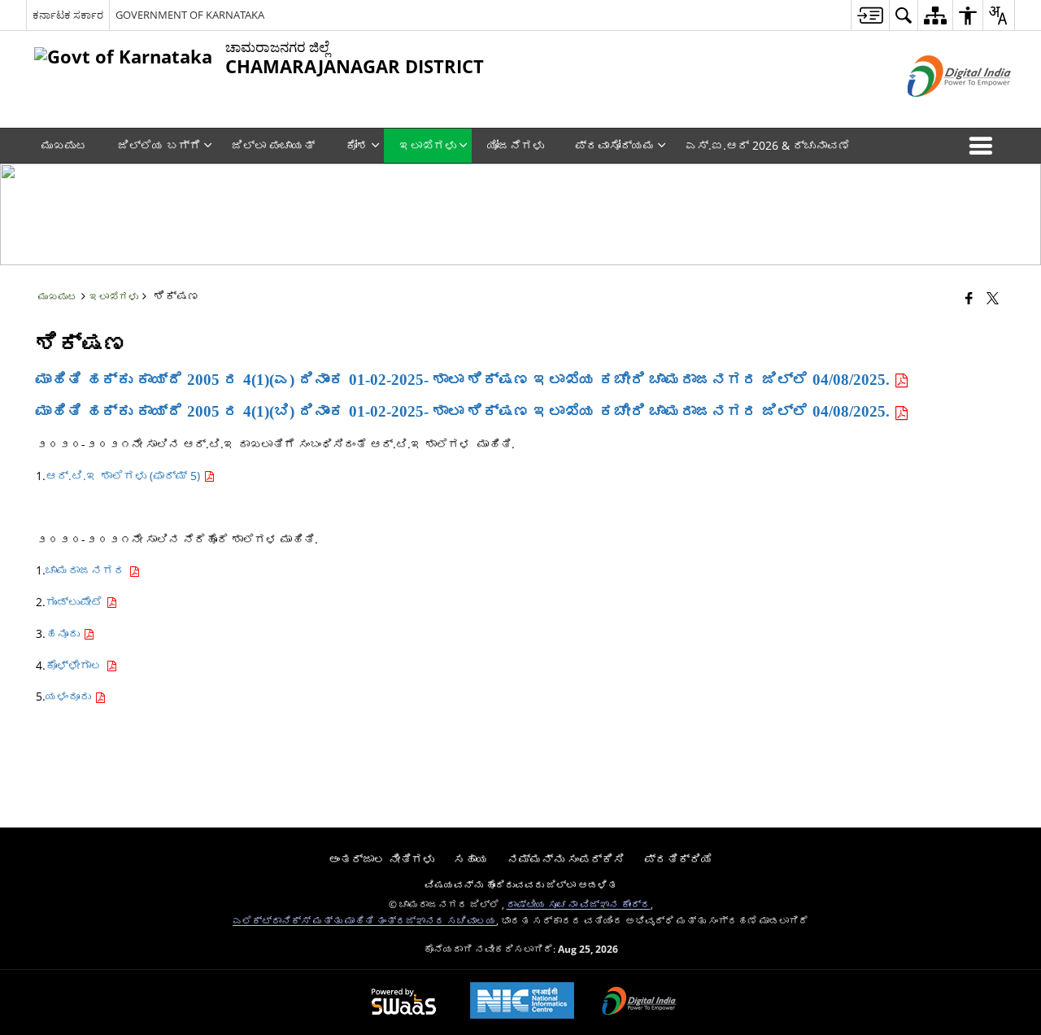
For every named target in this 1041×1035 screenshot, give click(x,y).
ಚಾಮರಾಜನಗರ (87, 570)
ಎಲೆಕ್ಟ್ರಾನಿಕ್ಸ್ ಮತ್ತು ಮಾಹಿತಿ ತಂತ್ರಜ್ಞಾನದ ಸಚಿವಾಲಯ (364, 920)
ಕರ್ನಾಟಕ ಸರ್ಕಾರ (68, 14)
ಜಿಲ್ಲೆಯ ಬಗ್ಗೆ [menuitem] (159, 145)
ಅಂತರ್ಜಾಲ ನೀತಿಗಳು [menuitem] (381, 859)
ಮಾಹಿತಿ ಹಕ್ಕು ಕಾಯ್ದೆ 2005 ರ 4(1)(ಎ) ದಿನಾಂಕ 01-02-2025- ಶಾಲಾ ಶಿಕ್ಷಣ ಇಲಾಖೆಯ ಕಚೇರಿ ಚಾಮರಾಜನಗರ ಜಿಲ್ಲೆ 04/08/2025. (465, 379)
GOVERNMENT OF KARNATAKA (189, 14)
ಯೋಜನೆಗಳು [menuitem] (515, 145)
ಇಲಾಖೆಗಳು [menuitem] (427, 145)
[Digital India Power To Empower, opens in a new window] (639, 1002)
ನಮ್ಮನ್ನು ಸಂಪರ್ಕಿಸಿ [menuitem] (566, 859)
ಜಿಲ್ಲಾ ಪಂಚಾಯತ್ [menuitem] (273, 145)
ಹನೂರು (64, 633)
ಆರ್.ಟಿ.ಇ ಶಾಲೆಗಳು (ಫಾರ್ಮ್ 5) (124, 475)
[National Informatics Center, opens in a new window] (522, 1002)
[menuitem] (870, 15)
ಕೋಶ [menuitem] (357, 145)
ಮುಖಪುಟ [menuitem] (64, 145)
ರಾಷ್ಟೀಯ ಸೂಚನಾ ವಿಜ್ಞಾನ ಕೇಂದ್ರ (579, 904)
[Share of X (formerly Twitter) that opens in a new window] (992, 297)
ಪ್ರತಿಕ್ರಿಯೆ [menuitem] (678, 859)
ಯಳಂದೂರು (70, 696)
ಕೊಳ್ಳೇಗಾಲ (76, 665)
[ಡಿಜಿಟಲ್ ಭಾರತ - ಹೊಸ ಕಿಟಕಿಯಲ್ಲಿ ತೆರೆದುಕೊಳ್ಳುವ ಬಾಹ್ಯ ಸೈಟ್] (939, 110)
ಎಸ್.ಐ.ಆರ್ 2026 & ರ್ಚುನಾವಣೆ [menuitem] (768, 145)
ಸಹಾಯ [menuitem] (471, 859)
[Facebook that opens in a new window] (969, 297)
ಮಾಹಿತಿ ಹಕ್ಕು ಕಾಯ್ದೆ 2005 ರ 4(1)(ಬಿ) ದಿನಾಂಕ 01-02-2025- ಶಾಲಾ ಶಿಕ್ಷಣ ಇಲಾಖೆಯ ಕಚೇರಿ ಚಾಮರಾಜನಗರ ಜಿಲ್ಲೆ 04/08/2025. (465, 411)
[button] (984, 146)
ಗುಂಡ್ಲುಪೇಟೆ (76, 601)
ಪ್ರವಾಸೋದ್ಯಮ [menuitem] (615, 145)
